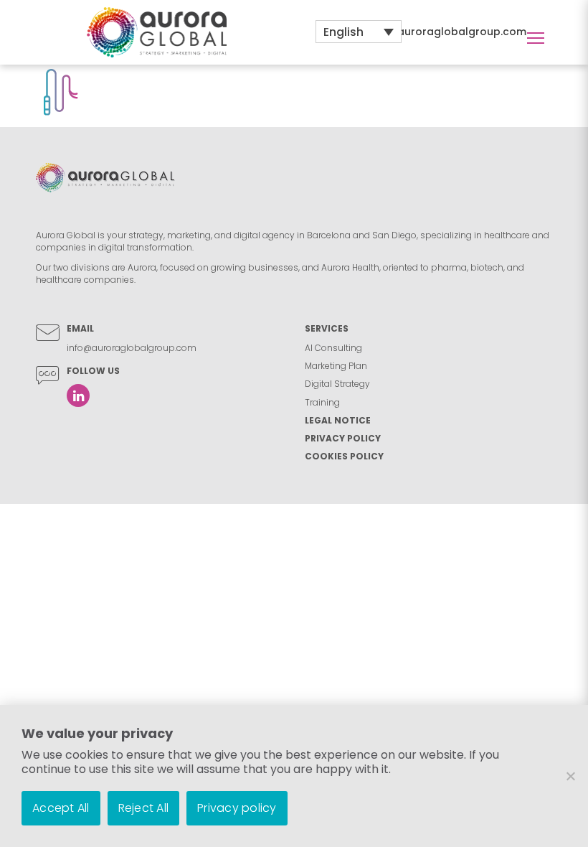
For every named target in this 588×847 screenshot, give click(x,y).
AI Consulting (333, 348)
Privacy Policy (343, 438)
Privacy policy (237, 808)
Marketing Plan (336, 366)
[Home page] (157, 32)
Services (326, 328)
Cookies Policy (344, 456)
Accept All (61, 808)
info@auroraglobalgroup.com (446, 31)
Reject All (143, 808)
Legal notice (338, 420)
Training (322, 402)
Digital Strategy (337, 384)
